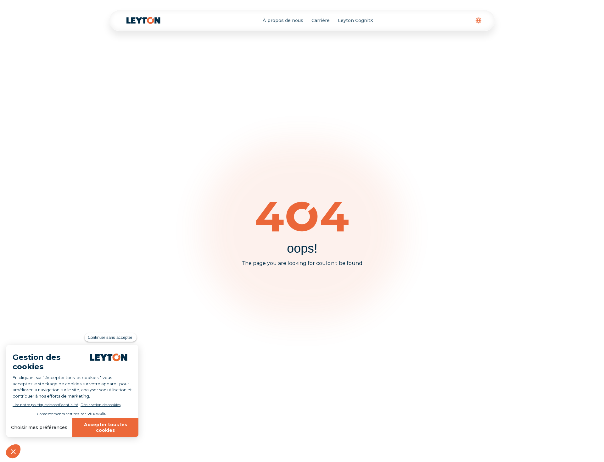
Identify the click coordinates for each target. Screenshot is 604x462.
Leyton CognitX (355, 20)
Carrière (320, 20)
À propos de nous (283, 20)
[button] (478, 20)
